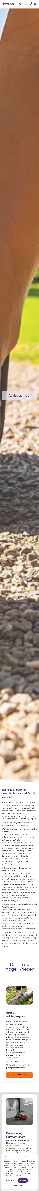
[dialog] (19, 595)
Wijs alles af (10, 1180)
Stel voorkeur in (19, 1185)
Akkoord (23, 1180)
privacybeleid (9, 1174)
